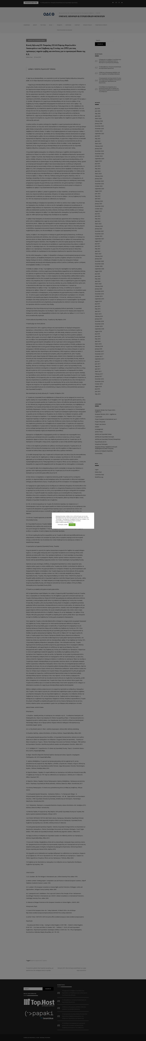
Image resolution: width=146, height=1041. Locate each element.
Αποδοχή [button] (72, 524)
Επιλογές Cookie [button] (62, 524)
